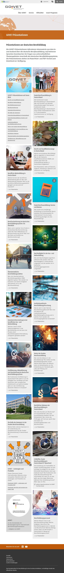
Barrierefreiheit (10, 561)
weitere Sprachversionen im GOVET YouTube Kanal (45, 485)
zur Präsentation (39, 117)
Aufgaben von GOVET (14, 529)
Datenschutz (9, 559)
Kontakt (8, 555)
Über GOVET (22, 13)
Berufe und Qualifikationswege (16, 100)
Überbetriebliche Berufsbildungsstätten (18, 136)
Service (31, 13)
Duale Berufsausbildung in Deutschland (18, 115)
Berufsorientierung (13, 107)
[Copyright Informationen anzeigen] (30, 91)
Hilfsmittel (39, 13)
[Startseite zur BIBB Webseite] (20, 1)
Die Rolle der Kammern (14, 112)
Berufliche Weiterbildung (14, 102)
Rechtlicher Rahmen (13, 133)
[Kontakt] (52, 1)
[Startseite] (16, 7)
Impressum (9, 557)
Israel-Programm (51, 13)
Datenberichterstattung (14, 110)
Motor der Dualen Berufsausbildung (17, 126)
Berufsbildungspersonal (14, 105)
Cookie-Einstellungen (11, 562)
